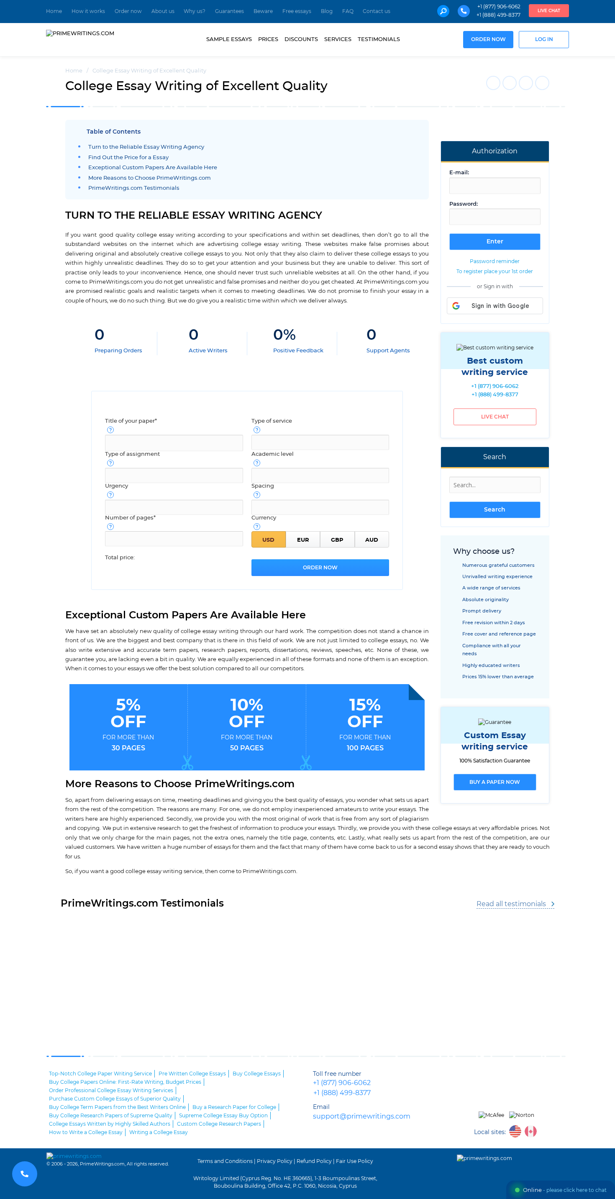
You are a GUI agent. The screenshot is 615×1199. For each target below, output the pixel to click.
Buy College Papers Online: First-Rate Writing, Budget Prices (125, 1082)
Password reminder (495, 261)
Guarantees (229, 11)
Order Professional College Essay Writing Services (111, 1090)
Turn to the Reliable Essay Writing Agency (146, 147)
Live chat (549, 11)
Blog (327, 11)
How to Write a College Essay (86, 1132)
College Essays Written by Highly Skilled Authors (109, 1124)
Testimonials (379, 39)
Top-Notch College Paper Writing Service (100, 1073)
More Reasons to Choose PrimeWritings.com (149, 178)
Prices (268, 39)
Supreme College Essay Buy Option (223, 1115)
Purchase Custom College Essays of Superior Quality (115, 1098)
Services (337, 39)
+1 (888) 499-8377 (498, 15)
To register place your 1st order (494, 271)
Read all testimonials (511, 904)
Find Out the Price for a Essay (128, 157)
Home (54, 11)
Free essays (296, 11)
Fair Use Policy (354, 1161)
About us (162, 11)
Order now (128, 11)
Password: (463, 204)
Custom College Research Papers (219, 1124)
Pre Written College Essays (192, 1073)
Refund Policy (314, 1161)
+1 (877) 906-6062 (498, 6)
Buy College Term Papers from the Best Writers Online (117, 1107)
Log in (544, 39)
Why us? (194, 11)
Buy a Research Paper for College (234, 1107)
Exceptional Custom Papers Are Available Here (152, 168)
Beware (263, 11)
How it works (88, 11)
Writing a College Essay (158, 1132)
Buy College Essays (257, 1073)
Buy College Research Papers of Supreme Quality (110, 1115)
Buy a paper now (494, 782)
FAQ (348, 11)
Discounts (301, 39)
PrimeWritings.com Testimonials (133, 188)
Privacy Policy (274, 1161)
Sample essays (229, 39)
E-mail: (459, 173)
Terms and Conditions (225, 1161)
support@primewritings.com (361, 1117)
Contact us (376, 11)
